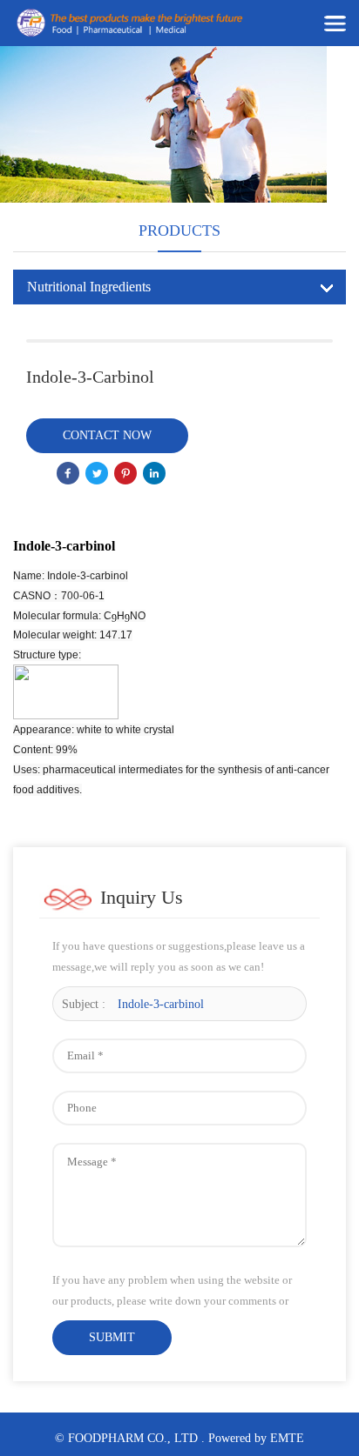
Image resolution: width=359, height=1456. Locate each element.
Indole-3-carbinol (161, 1004)
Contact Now (107, 435)
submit (112, 1337)
